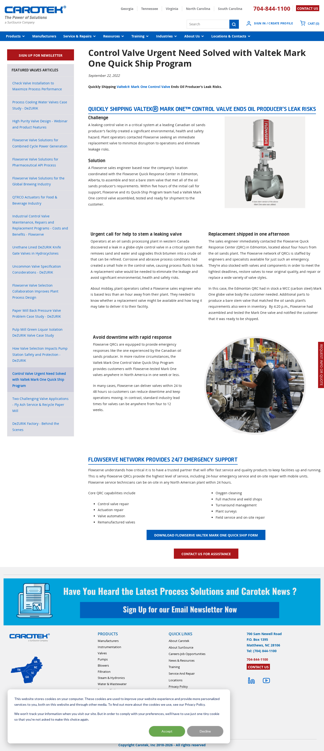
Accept (167, 731)
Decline (205, 731)
